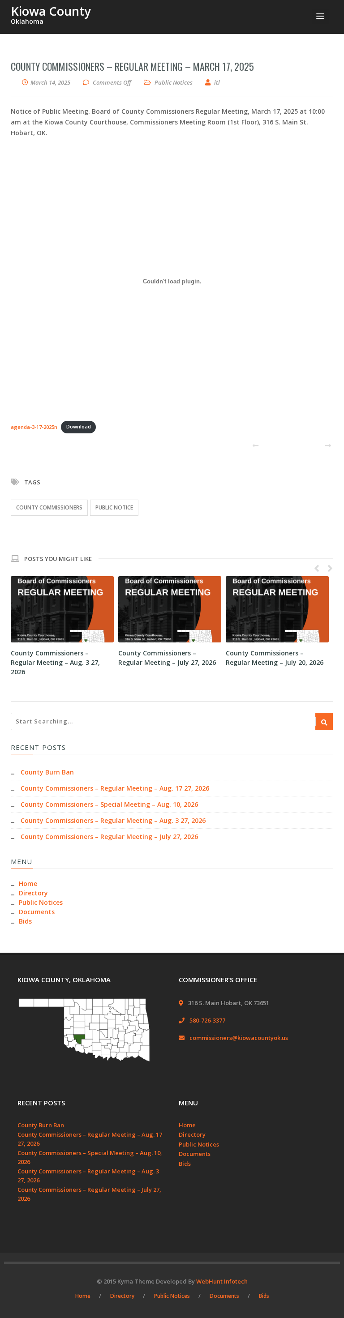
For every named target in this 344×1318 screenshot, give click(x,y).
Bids (25, 921)
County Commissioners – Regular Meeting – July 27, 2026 (109, 836)
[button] (320, 16)
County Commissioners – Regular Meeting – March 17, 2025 (132, 66)
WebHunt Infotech (222, 1281)
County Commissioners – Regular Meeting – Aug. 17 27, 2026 (115, 788)
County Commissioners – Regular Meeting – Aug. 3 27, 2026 (55, 662)
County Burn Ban (47, 772)
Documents (37, 911)
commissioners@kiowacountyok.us (238, 1038)
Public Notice (114, 507)
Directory (33, 893)
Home (28, 883)
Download (78, 426)
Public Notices (174, 82)
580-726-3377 (207, 1020)
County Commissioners (49, 507)
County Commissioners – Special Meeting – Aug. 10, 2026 (109, 804)
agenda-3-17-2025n (34, 426)
